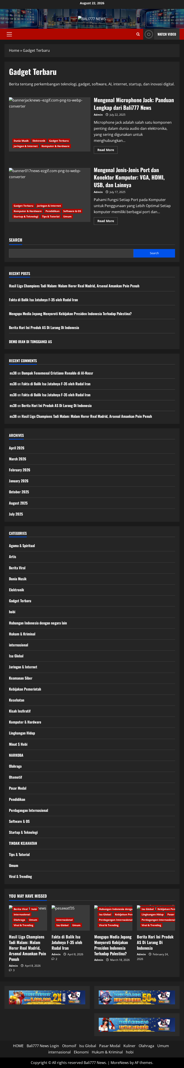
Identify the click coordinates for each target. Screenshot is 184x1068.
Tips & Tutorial (50, 216)
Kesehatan (16, 700)
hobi (12, 611)
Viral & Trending (20, 876)
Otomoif (69, 1045)
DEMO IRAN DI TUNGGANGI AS (30, 341)
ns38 (13, 373)
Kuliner (129, 1045)
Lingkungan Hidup (22, 733)
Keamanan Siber (20, 678)
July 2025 (16, 514)
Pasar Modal (17, 788)
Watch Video (167, 34)
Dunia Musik (21, 140)
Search (15, 240)
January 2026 (18, 480)
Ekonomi (81, 1052)
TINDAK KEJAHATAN (23, 843)
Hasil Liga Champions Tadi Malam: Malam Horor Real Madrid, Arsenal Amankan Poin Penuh (74, 285)
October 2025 (19, 491)
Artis (12, 556)
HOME (18, 1045)
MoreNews (120, 1062)
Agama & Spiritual (22, 545)
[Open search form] (138, 34)
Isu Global (16, 656)
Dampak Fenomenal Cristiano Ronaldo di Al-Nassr (57, 373)
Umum (67, 216)
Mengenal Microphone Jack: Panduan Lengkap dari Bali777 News (49, 124)
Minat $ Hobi (18, 744)
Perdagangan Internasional (28, 810)
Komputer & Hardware (56, 146)
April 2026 (16, 448)
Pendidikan (52, 211)
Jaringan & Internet (26, 146)
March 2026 (17, 458)
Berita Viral (17, 567)
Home (14, 50)
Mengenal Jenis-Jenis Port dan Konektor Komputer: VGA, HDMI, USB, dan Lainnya (49, 195)
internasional (18, 645)
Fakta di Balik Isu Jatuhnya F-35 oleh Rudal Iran (43, 299)
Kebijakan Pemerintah (25, 689)
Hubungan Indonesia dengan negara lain (38, 623)
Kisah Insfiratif (20, 711)
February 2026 (19, 469)
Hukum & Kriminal (22, 634)
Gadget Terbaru (59, 140)
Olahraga (15, 766)
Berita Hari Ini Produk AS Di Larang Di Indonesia (44, 327)
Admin (98, 115)
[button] (9, 34)
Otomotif (15, 777)
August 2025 (18, 503)
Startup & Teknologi (26, 216)
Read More (107, 150)
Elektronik (39, 140)
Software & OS (72, 211)
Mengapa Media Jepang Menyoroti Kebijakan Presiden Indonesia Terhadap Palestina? (70, 313)
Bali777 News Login (43, 1045)
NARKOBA (16, 755)
